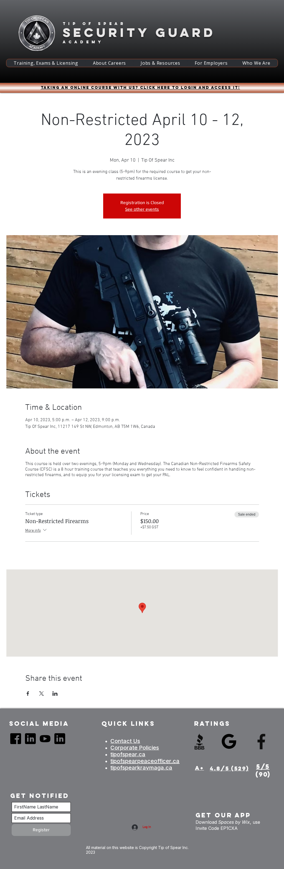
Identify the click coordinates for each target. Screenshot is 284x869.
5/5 (263, 766)
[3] (45, 738)
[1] (15, 738)
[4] (30, 738)
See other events (142, 209)
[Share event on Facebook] (28, 693)
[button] (45, 63)
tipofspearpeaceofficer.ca (144, 761)
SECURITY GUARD (139, 32)
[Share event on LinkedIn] (55, 693)
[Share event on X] (41, 693)
